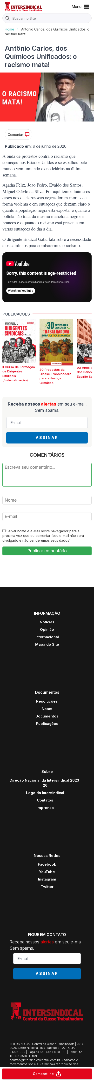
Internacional (47, 637)
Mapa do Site (47, 644)
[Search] (8, 18)
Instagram (47, 879)
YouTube (47, 871)
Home (9, 29)
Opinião (47, 629)
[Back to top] (82, 1058)
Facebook (47, 864)
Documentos (47, 716)
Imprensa (45, 807)
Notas (47, 708)
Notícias (47, 622)
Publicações (47, 723)
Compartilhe (43, 1074)
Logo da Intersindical (45, 792)
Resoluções (47, 701)
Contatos (45, 800)
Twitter (47, 886)
